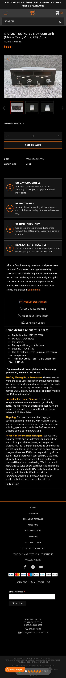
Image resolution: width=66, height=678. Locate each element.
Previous (3, 107)
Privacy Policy (33, 559)
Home (33, 507)
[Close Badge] (50, 668)
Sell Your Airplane (33, 518)
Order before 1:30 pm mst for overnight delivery (33, 2)
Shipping (33, 513)
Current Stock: (14, 123)
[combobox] (33, 21)
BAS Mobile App (33, 530)
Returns (33, 536)
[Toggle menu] (10, 13)
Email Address (17, 592)
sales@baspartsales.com (34, 632)
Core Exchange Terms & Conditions (32, 554)
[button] (33, 642)
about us (33, 524)
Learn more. (34, 290)
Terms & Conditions (32, 548)
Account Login (33, 542)
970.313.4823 (37, 5)
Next (62, 107)
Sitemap (33, 675)
